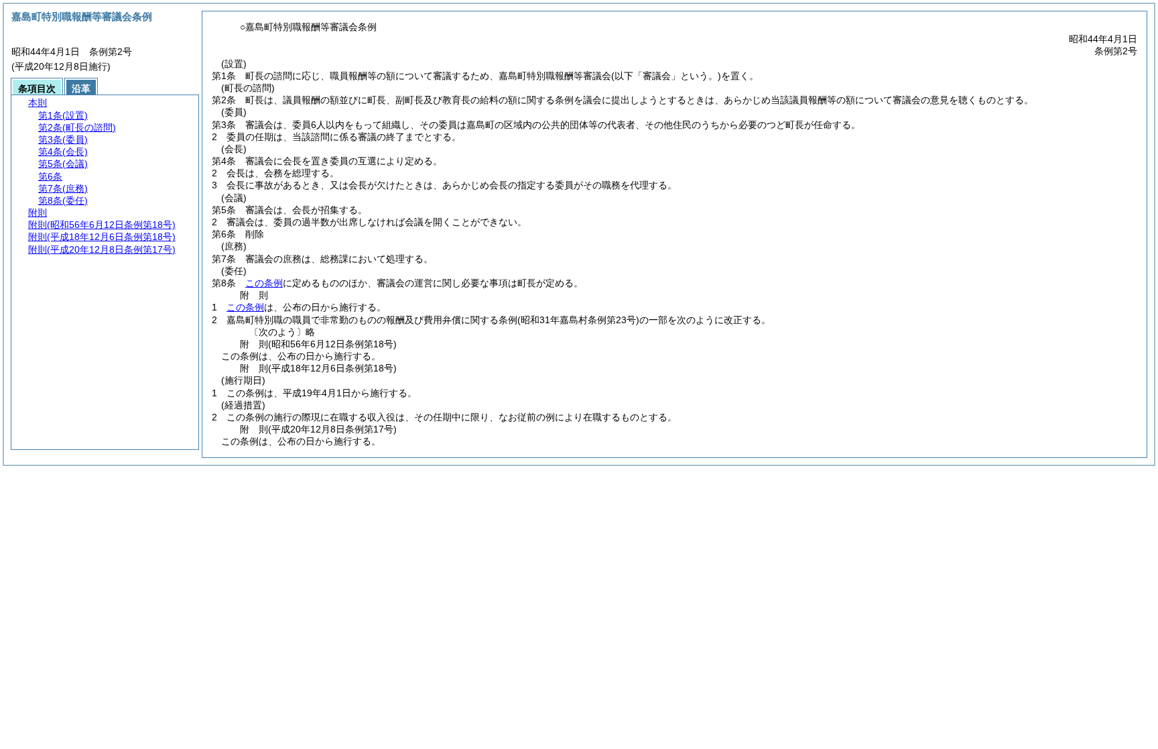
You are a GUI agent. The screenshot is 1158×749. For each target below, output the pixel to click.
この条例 (264, 283)
